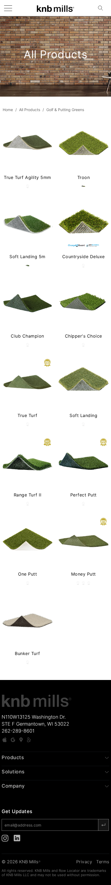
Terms (102, 861)
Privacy (84, 861)
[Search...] (102, 8)
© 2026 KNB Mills (21, 861)
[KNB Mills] (55, 8)
